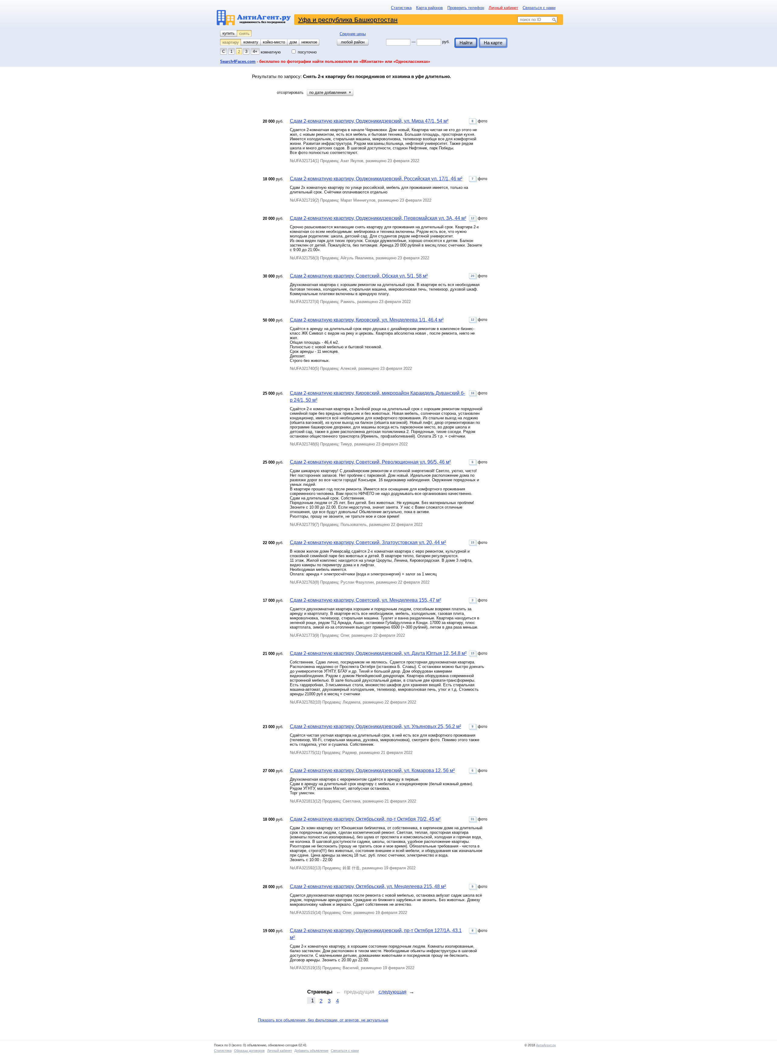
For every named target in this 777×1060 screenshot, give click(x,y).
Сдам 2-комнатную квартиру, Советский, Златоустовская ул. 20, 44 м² (368, 542)
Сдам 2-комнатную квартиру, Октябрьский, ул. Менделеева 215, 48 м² (368, 886)
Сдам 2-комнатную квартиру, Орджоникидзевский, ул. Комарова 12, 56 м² (372, 770)
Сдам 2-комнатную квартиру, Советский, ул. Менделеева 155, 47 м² (365, 600)
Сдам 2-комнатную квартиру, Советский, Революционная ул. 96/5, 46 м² (370, 462)
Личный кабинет (503, 7)
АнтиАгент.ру (546, 1045)
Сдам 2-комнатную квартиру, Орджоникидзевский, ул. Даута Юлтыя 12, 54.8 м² (378, 653)
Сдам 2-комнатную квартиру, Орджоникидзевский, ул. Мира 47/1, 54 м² (369, 121)
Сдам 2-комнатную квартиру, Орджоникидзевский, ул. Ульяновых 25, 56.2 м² (375, 726)
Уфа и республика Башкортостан (348, 19)
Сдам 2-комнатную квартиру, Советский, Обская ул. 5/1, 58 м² (359, 275)
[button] (330, 93)
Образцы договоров (249, 1050)
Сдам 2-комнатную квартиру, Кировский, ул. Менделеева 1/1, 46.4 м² (366, 319)
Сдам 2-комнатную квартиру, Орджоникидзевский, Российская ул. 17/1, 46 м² (376, 178)
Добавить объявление (311, 1050)
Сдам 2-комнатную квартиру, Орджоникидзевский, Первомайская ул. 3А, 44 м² (378, 218)
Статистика (401, 7)
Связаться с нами (539, 7)
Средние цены (353, 34)
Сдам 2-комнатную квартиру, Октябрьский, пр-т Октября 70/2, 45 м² (365, 819)
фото (479, 121)
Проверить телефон (465, 7)
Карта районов (429, 7)
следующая (392, 992)
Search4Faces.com (238, 61)
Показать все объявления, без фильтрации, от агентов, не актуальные (323, 1020)
